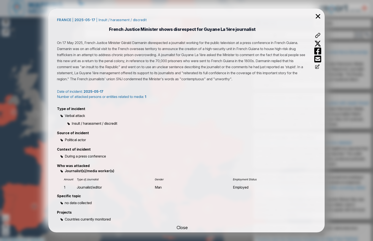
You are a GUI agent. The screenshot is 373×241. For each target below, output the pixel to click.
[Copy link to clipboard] (317, 35)
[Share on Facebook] (317, 51)
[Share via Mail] (317, 59)
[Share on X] (317, 43)
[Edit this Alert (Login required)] (317, 67)
